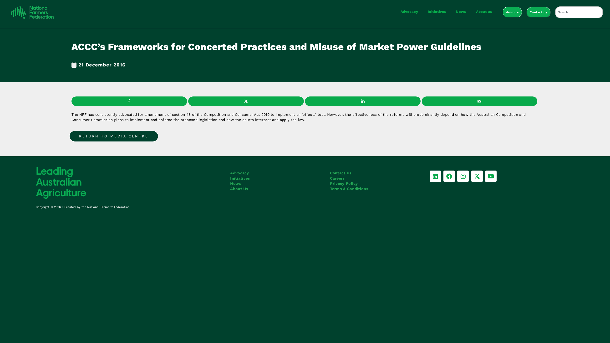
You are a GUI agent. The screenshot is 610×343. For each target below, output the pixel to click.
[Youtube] (491, 176)
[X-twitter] (477, 176)
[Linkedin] (435, 176)
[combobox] (579, 12)
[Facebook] (449, 176)
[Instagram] (463, 176)
